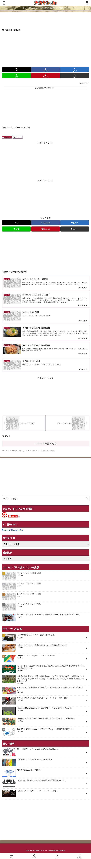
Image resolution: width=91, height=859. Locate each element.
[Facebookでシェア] (15, 682)
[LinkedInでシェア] (55, 688)
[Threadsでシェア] (35, 682)
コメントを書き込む (45, 443)
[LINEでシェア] (15, 688)
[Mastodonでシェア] (35, 676)
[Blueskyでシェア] (55, 676)
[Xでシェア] (15, 676)
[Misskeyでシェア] (76, 676)
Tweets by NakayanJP (11, 530)
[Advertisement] (45, 20)
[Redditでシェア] (55, 682)
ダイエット (7, 137)
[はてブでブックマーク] (76, 682)
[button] (74, 75)
